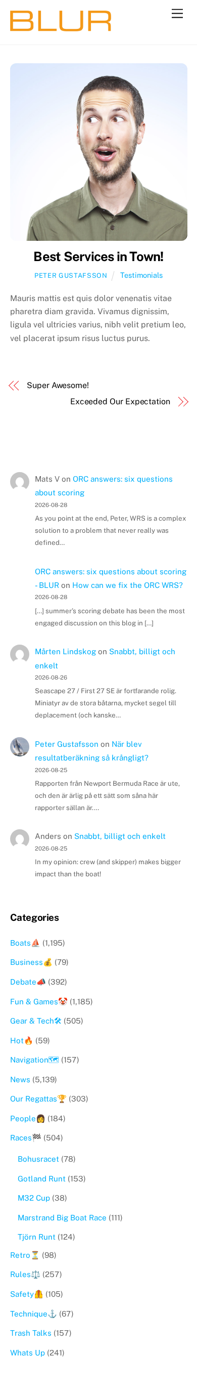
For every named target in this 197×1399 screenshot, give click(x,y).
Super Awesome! (58, 385)
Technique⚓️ (33, 1313)
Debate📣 (28, 982)
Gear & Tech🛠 (36, 1020)
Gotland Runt (42, 1178)
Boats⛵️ (25, 943)
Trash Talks (31, 1333)
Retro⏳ (25, 1255)
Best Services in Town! (98, 256)
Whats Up (27, 1352)
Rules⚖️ (25, 1274)
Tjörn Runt (37, 1237)
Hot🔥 (21, 1040)
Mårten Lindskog (65, 651)
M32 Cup (34, 1198)
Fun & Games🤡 (39, 1001)
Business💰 (31, 962)
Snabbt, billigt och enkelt (120, 836)
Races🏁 (25, 1137)
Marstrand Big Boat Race (62, 1217)
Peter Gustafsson (70, 275)
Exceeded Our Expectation (120, 401)
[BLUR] (60, 27)
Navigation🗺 (34, 1059)
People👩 (27, 1118)
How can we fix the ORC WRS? (127, 585)
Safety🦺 (26, 1294)
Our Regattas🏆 (38, 1098)
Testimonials (141, 275)
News (20, 1079)
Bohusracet (38, 1159)
